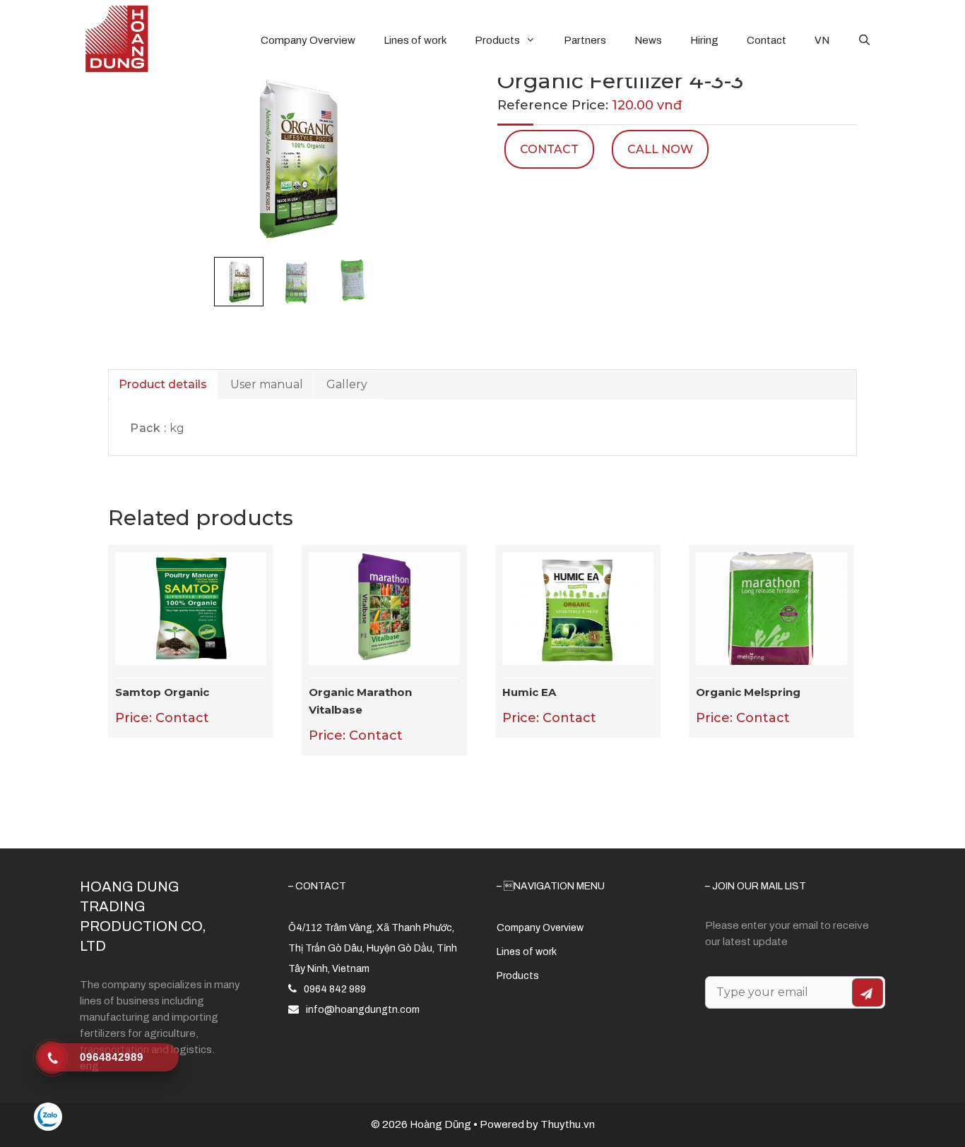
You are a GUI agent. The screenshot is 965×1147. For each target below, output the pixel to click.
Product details (163, 384)
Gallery (346, 384)
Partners (585, 40)
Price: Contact (162, 705)
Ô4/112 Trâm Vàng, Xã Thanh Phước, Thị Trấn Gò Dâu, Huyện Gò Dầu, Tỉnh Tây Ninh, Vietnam (372, 948)
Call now (660, 149)
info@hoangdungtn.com (363, 1009)
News (648, 40)
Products (497, 40)
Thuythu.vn (567, 1124)
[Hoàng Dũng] (116, 38)
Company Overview (308, 40)
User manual (266, 384)
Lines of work (415, 40)
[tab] (162, 385)
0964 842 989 (335, 989)
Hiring (704, 40)
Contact (766, 40)
